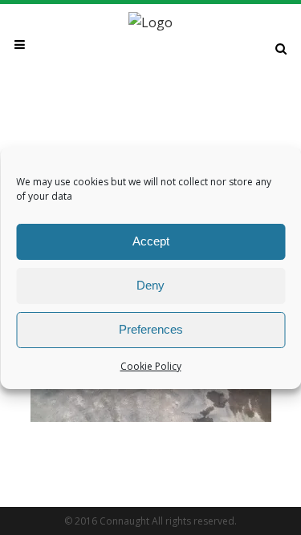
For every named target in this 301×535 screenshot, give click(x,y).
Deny (150, 285)
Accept (150, 241)
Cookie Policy (150, 366)
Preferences (151, 329)
